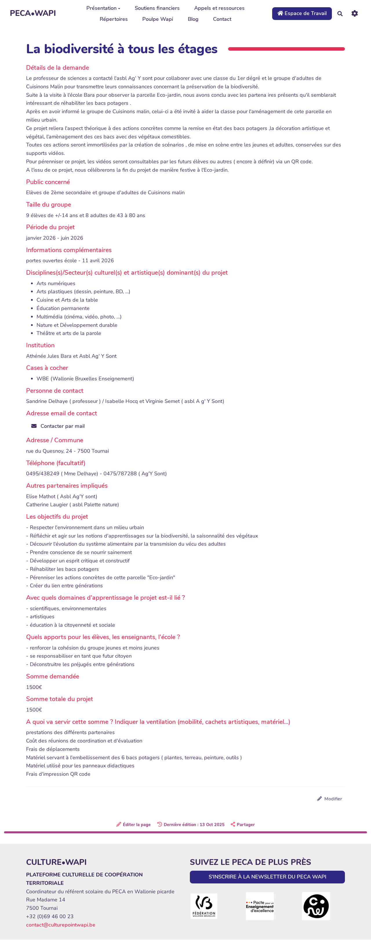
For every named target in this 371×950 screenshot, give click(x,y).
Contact (222, 19)
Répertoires (114, 19)
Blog (193, 19)
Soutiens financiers (157, 8)
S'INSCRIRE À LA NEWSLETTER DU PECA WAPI (267, 876)
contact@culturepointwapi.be (60, 924)
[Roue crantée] (354, 13)
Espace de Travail (305, 13)
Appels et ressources (219, 8)
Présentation (101, 8)
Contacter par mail (62, 426)
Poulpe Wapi (157, 19)
